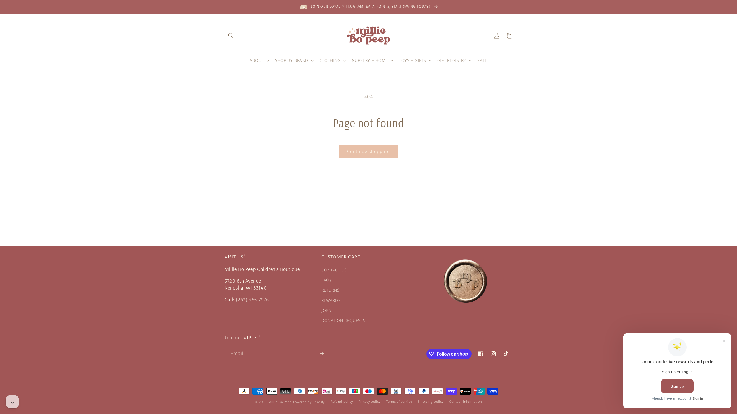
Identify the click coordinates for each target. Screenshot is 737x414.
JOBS (326, 310)
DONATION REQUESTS (343, 320)
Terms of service (399, 401)
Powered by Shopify (309, 402)
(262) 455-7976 (252, 299)
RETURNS (330, 290)
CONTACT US (334, 270)
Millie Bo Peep (280, 402)
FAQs (326, 280)
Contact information (465, 401)
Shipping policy (431, 401)
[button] (231, 35)
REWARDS (331, 300)
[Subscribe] (321, 353)
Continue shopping (368, 151)
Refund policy (341, 401)
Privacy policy (370, 401)
